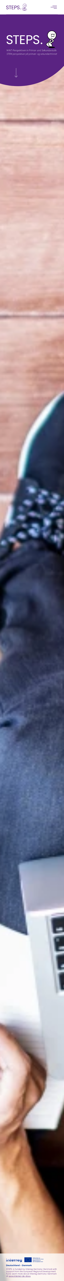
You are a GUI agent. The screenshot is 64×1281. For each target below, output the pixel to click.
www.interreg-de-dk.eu (20, 1276)
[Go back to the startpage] (16, 7)
